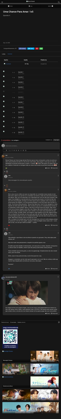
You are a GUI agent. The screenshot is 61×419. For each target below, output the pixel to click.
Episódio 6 (20, 97)
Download (10, 54)
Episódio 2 (20, 77)
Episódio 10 (21, 117)
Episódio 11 (21, 122)
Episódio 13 (21, 132)
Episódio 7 (20, 102)
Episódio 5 (20, 92)
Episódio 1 (20, 72)
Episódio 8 (20, 107)
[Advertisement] (30, 28)
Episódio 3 (20, 82)
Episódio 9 (20, 112)
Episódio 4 (20, 87)
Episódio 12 (21, 127)
